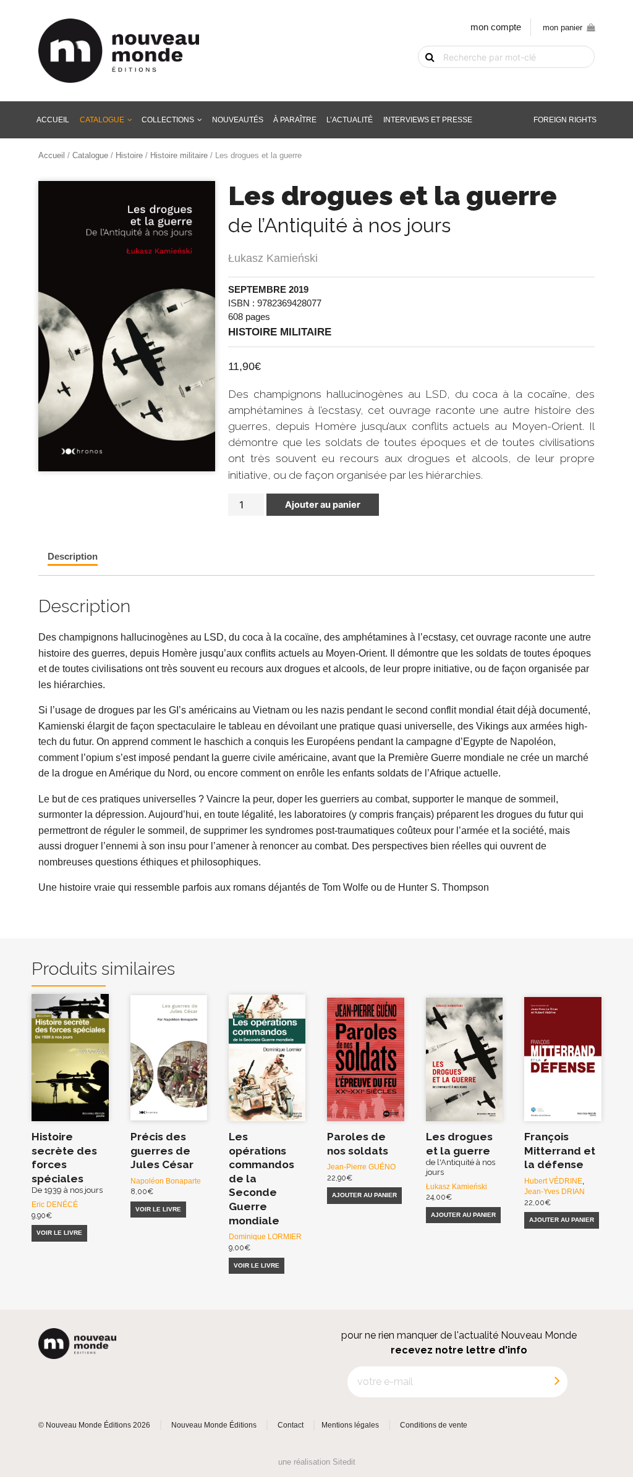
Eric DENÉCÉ (55, 1204)
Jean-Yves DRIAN (554, 1191)
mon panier (562, 27)
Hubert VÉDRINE (553, 1181)
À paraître (294, 120)
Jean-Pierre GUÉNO (361, 1167)
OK (422, 77)
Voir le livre (59, 1232)
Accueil (52, 120)
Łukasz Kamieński (273, 258)
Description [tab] (73, 557)
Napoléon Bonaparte (165, 1181)
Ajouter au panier (322, 504)
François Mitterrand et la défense (559, 1150)
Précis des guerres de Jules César (161, 1150)
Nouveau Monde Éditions (214, 1425)
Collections (168, 120)
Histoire (129, 155)
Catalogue (102, 120)
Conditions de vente (433, 1425)
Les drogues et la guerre (460, 1153)
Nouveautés (237, 120)
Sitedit (344, 1461)
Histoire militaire (179, 155)
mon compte (495, 27)
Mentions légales (350, 1425)
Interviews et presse (427, 120)
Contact (291, 1425)
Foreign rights (565, 120)
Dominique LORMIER (265, 1236)
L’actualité (349, 120)
